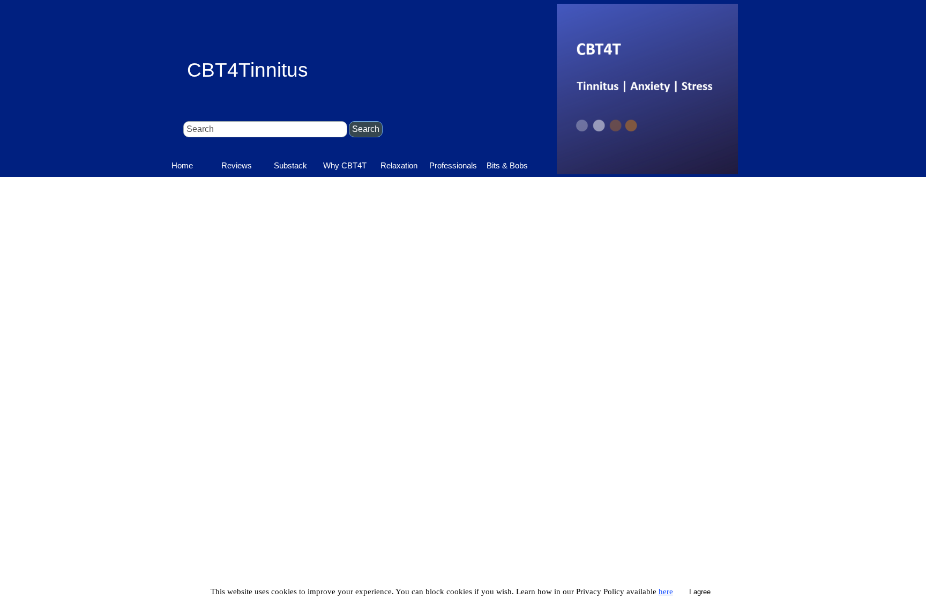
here (666, 591)
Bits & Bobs (507, 165)
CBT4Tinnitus (247, 69)
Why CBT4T (345, 165)
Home (182, 165)
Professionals (453, 165)
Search (365, 129)
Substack (290, 165)
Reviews (236, 165)
